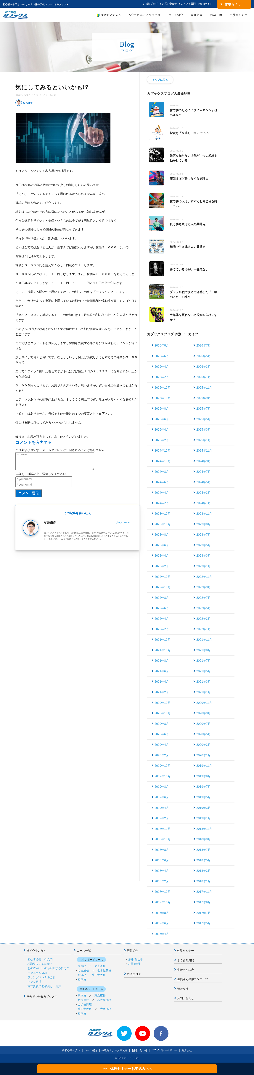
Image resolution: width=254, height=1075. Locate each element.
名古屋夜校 (104, 970)
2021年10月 (163, 650)
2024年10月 (163, 461)
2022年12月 (163, 576)
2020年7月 (203, 723)
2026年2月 (162, 377)
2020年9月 (203, 713)
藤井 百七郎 (135, 959)
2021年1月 (203, 692)
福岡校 (82, 979)
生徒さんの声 (238, 15)
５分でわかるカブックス (42, 996)
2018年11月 (204, 828)
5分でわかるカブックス (144, 15)
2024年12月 (163, 450)
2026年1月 (203, 377)
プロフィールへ (123, 522)
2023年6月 (162, 545)
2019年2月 (162, 818)
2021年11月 (204, 639)
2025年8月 (162, 408)
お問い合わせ (169, 3)
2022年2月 (162, 629)
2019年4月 (162, 807)
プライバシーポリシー (164, 1050)
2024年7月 (203, 471)
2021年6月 (162, 671)
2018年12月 (163, 828)
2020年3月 (203, 744)
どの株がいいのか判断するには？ (48, 968)
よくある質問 (188, 3)
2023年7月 (203, 534)
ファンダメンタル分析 (41, 977)
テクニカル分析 (37, 972)
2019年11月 (204, 765)
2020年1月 (203, 755)
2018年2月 (162, 881)
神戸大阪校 (99, 974)
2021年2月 (162, 692)
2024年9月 (203, 461)
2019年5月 (203, 797)
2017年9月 (203, 902)
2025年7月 (203, 408)
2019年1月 (203, 818)
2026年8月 (162, 345)
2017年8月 (162, 912)
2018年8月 (162, 849)
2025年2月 (162, 440)
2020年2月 (162, 755)
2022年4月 (162, 618)
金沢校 (82, 974)
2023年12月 (163, 513)
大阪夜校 (105, 1008)
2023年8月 (162, 534)
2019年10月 (163, 776)
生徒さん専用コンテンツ (192, 979)
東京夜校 (100, 966)
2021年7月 (203, 660)
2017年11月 (204, 891)
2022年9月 (203, 587)
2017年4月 (162, 933)
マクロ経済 (34, 981)
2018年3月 (203, 870)
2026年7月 (203, 345)
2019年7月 (203, 786)
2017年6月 (162, 923)
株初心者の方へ (109, 15)
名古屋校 (83, 970)
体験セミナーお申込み (115, 1050)
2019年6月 (162, 797)
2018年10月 (163, 839)
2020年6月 (162, 734)
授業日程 (216, 15)
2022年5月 (203, 608)
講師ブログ (152, 3)
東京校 (82, 966)
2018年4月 (162, 870)
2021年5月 (203, 671)
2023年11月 (204, 513)
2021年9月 (203, 650)
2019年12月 (163, 765)
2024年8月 (162, 471)
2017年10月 (163, 902)
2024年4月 (162, 492)
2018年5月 (203, 860)
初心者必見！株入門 (40, 959)
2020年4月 (162, 744)
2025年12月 (163, 387)
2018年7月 (203, 849)
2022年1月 (203, 629)
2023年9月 (203, 524)
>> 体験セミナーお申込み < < (127, 1069)
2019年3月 (203, 807)
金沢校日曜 (85, 1004)
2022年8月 (162, 597)
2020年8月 (162, 723)
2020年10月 (163, 713)
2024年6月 (162, 482)
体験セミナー (185, 950)
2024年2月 (162, 503)
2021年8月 (162, 660)
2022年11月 (204, 576)
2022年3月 (203, 618)
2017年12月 (163, 891)
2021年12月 (163, 639)
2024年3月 (203, 492)
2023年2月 (162, 566)
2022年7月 (203, 597)
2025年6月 (162, 419)
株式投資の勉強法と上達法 (44, 986)
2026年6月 (162, 356)
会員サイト (206, 3)
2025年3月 (203, 429)
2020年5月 (203, 734)
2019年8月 (162, 786)
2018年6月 (162, 860)
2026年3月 (203, 366)
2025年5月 (203, 419)
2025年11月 (204, 387)
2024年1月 (203, 503)
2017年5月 (203, 923)
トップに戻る (160, 79)
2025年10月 (163, 398)
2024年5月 (203, 482)
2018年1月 (203, 881)
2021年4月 (162, 681)
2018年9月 (203, 839)
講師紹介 (196, 15)
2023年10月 (163, 524)
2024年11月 (204, 450)
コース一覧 (84, 950)
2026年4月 (162, 366)
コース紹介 (175, 15)
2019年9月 (203, 776)
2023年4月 (162, 555)
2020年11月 (204, 702)
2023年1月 (203, 566)
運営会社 (182, 988)
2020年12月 (163, 702)
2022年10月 (163, 587)
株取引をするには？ (40, 963)
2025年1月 (203, 440)
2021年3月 (203, 681)
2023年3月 (203, 555)
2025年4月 (162, 429)
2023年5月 (203, 545)
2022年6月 (162, 608)
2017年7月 (203, 912)
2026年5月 (203, 356)
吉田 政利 (134, 963)
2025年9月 (203, 398)
